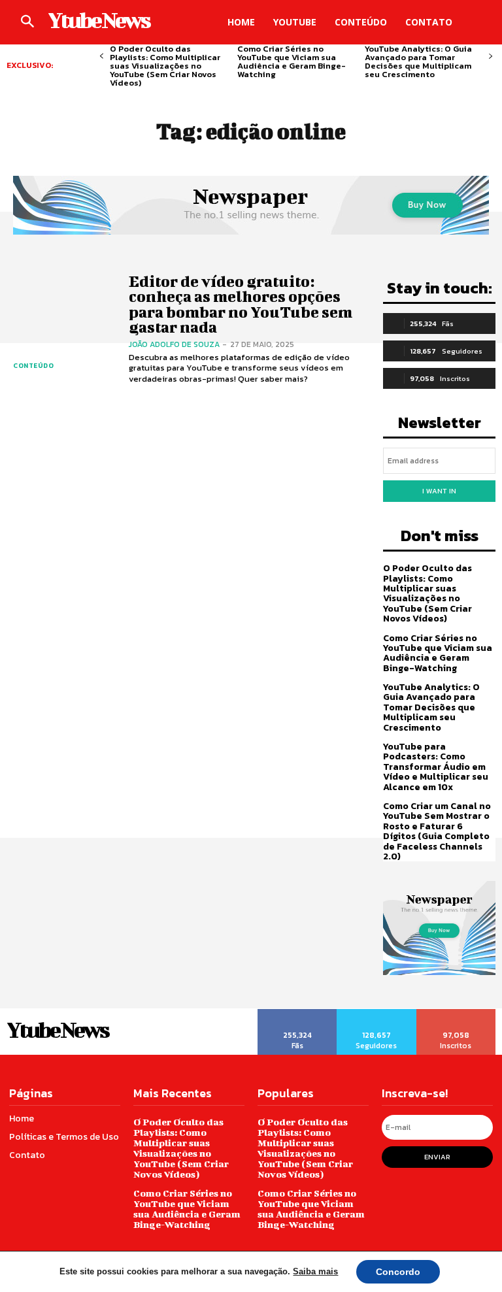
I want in (439, 491)
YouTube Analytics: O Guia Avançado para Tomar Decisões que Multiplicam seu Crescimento (418, 61)
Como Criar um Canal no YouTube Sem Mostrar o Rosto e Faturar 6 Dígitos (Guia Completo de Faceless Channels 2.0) (437, 831)
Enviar (437, 1156)
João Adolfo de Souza (174, 344)
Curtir (297, 1013)
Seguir (376, 1013)
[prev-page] (101, 56)
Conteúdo (33, 366)
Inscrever (456, 1013)
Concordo (398, 1272)
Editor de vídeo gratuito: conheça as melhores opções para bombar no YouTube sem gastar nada (240, 304)
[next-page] (490, 56)
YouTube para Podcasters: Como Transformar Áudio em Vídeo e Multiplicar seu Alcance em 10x (435, 767)
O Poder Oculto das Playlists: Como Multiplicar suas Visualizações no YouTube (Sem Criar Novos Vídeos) (165, 65)
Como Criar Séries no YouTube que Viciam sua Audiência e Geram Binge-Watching (291, 61)
